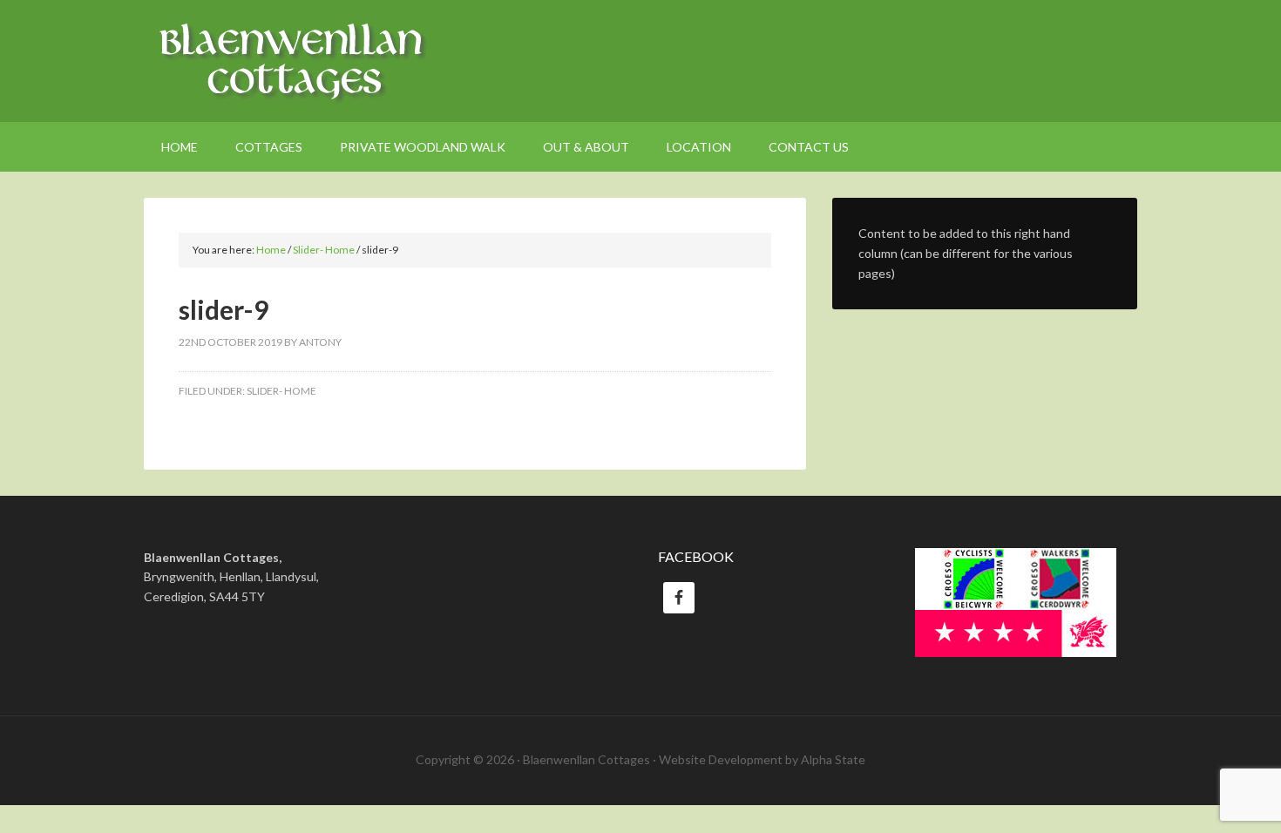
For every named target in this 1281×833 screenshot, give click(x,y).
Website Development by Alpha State (762, 759)
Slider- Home (281, 390)
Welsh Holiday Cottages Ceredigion (640, 61)
